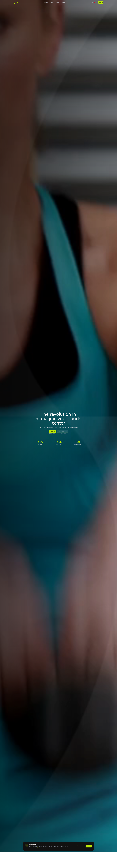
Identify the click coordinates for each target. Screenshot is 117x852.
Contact (65, 2)
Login (101, 2)
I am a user (52, 431)
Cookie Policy (40, 847)
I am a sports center (63, 431)
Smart (58, 2)
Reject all (74, 846)
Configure (82, 846)
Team (52, 2)
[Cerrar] (91, 844)
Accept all (89, 846)
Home (46, 2)
